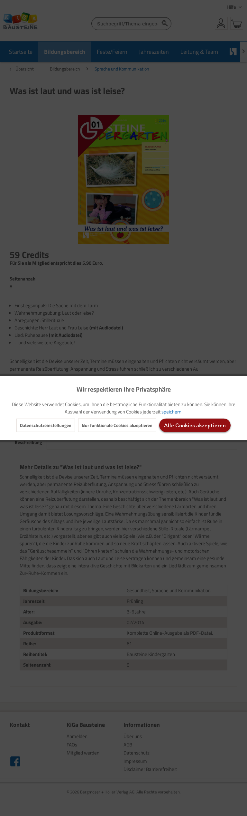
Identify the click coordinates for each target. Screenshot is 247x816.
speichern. (171, 411)
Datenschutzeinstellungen (45, 425)
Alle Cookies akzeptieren (195, 425)
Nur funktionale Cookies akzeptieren (117, 425)
